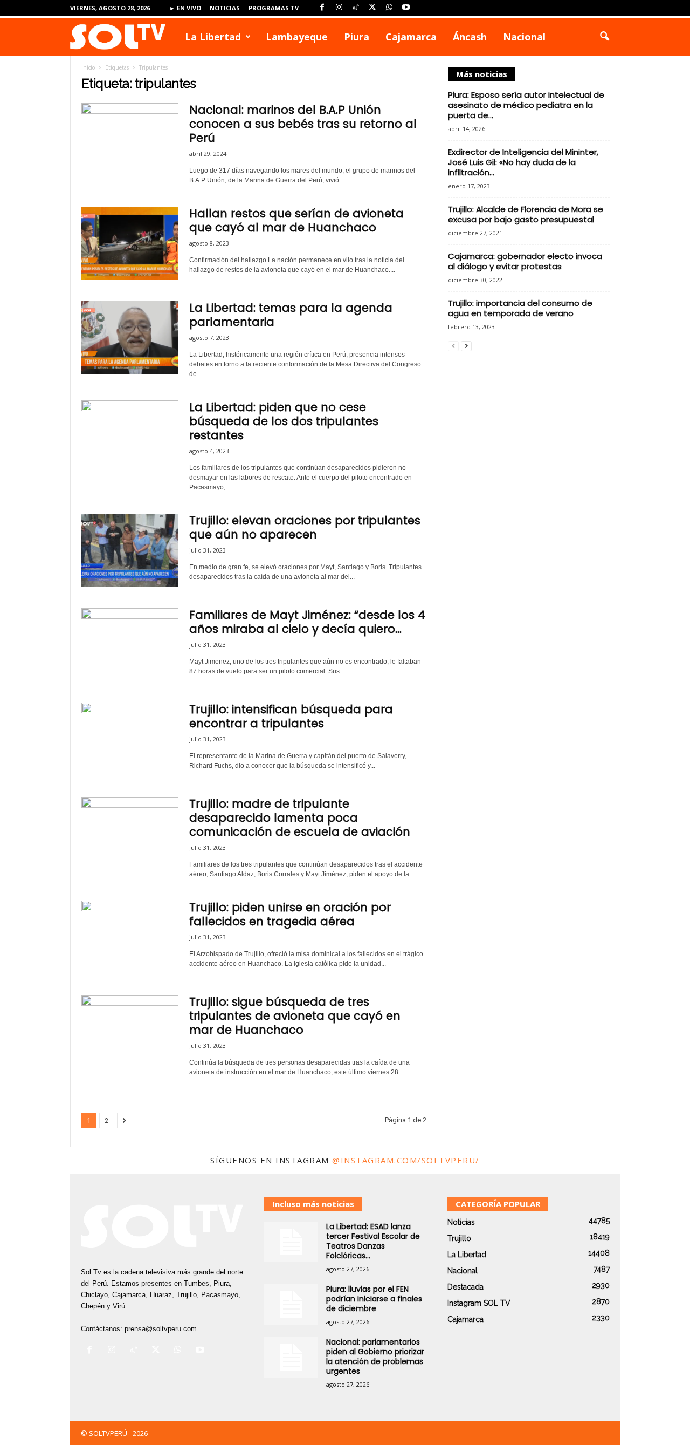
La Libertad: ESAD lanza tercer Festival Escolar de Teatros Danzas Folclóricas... (373, 1241)
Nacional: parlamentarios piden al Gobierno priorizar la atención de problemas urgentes (375, 1356)
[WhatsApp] (389, 8)
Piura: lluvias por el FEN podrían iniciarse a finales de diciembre (374, 1299)
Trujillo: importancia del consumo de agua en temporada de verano (520, 308)
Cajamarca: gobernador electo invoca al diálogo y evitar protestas (525, 261)
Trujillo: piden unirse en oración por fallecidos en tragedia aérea (290, 914)
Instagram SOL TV (478, 1303)
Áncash (470, 36)
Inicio (88, 67)
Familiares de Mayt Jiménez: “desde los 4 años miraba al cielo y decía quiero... (307, 622)
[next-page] (466, 345)
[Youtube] (405, 8)
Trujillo (459, 1238)
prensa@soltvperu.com (161, 1329)
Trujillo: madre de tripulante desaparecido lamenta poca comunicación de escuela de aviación (299, 818)
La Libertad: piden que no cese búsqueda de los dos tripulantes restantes (283, 421)
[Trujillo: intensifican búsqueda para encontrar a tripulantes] (129, 739)
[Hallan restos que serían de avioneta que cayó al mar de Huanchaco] (129, 243)
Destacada (465, 1287)
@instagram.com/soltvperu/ (406, 1160)
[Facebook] (322, 8)
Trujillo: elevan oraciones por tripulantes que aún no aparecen (304, 527)
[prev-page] (453, 345)
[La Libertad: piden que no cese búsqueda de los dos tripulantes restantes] (129, 436)
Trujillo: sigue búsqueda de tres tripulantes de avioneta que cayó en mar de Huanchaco (295, 1016)
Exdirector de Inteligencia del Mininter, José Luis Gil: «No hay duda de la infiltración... (523, 162)
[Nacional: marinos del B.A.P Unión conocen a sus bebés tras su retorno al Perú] (129, 139)
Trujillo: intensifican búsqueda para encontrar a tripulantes (291, 716)
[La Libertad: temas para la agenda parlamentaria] (129, 337)
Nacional (524, 36)
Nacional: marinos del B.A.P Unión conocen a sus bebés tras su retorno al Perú (303, 124)
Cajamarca (411, 36)
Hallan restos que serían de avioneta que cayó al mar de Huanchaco (296, 220)
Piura (356, 36)
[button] (604, 37)
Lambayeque (297, 36)
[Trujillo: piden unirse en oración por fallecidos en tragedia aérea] (129, 937)
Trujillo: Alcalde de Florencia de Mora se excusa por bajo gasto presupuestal (525, 214)
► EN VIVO (185, 8)
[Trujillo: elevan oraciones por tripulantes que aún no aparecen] (129, 550)
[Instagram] (339, 8)
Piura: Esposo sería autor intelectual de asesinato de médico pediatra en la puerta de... (526, 105)
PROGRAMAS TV (274, 8)
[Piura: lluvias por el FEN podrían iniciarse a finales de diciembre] (291, 1304)
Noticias (225, 8)
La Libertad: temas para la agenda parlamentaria (290, 315)
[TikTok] (355, 8)
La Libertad (213, 36)
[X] (372, 8)
